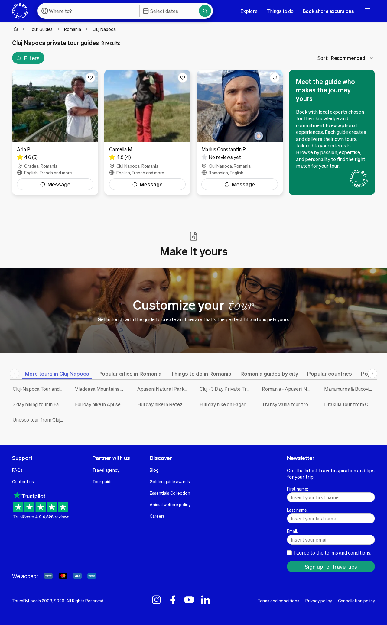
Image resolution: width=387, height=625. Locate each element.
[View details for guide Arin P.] (55, 132)
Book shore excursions (328, 11)
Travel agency (105, 470)
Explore (249, 11)
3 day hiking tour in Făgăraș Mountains (39, 404)
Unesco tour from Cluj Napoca (39, 419)
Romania (72, 29)
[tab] (57, 373)
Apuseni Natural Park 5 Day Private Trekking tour (163, 389)
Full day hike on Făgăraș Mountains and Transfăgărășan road (226, 404)
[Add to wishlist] (90, 78)
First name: (297, 488)
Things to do (280, 11)
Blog (154, 470)
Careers (157, 516)
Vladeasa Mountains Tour (101, 389)
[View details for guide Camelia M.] (147, 132)
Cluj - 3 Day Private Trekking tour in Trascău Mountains (226, 389)
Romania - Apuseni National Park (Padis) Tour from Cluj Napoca (288, 389)
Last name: (297, 510)
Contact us (23, 481)
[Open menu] (367, 10)
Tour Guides (41, 29)
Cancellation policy (356, 600)
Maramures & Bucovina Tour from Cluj (350, 389)
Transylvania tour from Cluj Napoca (288, 404)
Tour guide (102, 481)
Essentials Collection (170, 493)
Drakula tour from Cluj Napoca (350, 404)
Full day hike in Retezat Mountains (163, 404)
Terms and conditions (278, 600)
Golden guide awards (170, 481)
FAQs (17, 470)
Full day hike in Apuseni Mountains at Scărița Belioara (101, 404)
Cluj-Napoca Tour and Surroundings (39, 389)
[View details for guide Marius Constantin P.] (240, 132)
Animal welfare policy (170, 504)
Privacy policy (318, 600)
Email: (292, 531)
